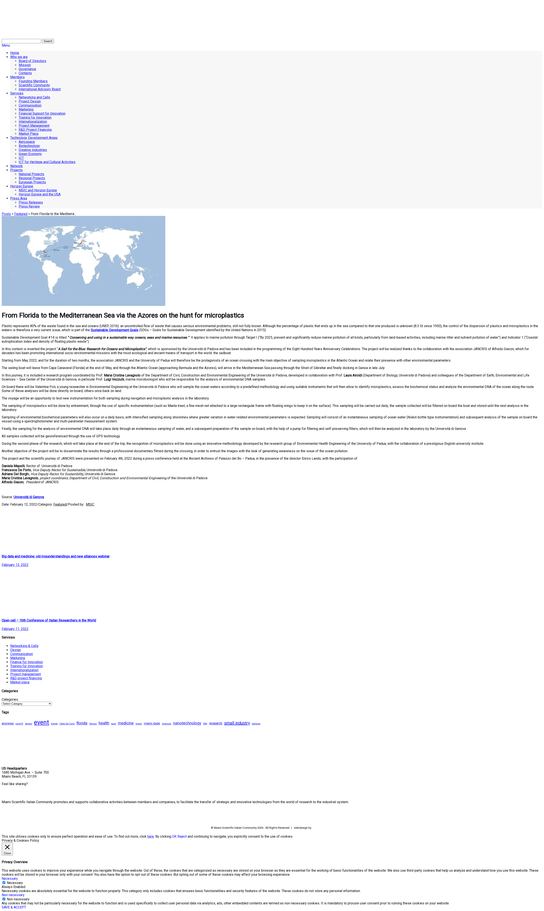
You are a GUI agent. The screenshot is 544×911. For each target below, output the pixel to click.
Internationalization (24, 670)
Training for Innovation (26, 666)
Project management (25, 674)
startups (256, 723)
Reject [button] (182, 836)
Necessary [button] (10, 879)
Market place (20, 682)
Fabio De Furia (67, 723)
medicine (126, 723)
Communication (21, 654)
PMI (205, 723)
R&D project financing (26, 678)
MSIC (90, 504)
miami (139, 723)
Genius (93, 723)
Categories (10, 699)
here (150, 836)
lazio (113, 723)
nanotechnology (187, 723)
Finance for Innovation (26, 662)
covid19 (19, 723)
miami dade (152, 723)
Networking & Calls (24, 646)
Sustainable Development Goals (114, 330)
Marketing (17, 658)
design (28, 723)
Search (48, 41)
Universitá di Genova (29, 497)
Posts (6, 214)
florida (81, 723)
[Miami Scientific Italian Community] (12, 23)
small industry (237, 723)
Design (15, 650)
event (41, 722)
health (104, 723)
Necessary (15, 883)
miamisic (166, 723)
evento (54, 723)
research (215, 723)
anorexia (8, 723)
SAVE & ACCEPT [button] (14, 907)
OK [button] (174, 836)
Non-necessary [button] (13, 895)
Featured (20, 214)
